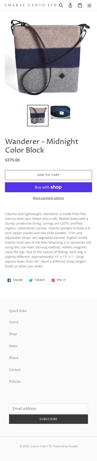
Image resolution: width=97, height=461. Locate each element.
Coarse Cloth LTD (41, 446)
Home (13, 322)
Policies (15, 381)
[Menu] (89, 5)
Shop (13, 333)
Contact (15, 369)
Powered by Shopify (65, 446)
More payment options (48, 198)
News (13, 345)
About (13, 357)
